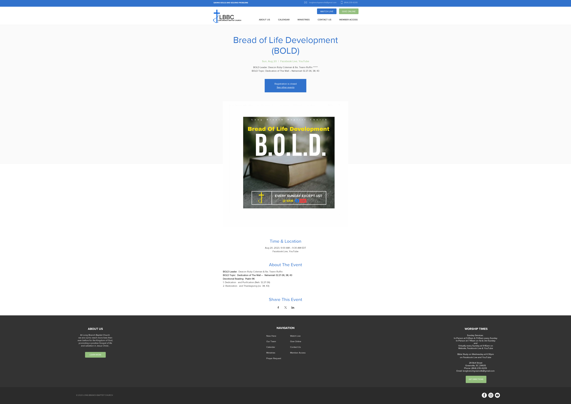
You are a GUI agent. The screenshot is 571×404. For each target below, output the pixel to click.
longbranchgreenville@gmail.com (479, 371)
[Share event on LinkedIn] (292, 307)
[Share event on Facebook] (278, 307)
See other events (285, 87)
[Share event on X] (285, 307)
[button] (264, 19)
